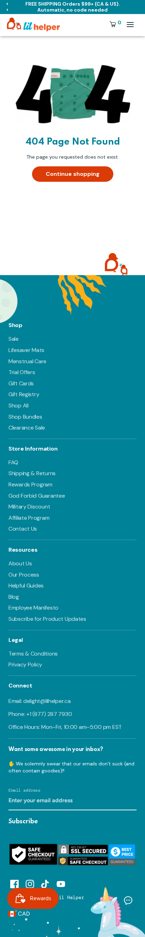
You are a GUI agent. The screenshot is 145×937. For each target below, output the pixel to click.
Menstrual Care (27, 361)
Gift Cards (21, 383)
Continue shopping (73, 174)
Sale (13, 339)
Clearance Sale (26, 427)
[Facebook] (14, 883)
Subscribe (23, 821)
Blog (13, 596)
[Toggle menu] (130, 24)
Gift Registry (23, 394)
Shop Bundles (25, 416)
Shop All (18, 405)
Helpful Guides (26, 585)
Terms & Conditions (33, 653)
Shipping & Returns (32, 473)
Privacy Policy (25, 664)
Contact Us (22, 528)
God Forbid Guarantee (36, 495)
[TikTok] (45, 883)
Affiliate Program (28, 517)
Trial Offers (21, 372)
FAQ (13, 462)
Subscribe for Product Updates (47, 619)
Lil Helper (70, 898)
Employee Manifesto (33, 607)
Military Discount (29, 506)
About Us (20, 563)
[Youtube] (61, 883)
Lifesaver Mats (26, 350)
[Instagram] (30, 883)
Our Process (23, 574)
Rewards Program (30, 484)
